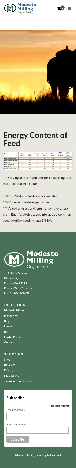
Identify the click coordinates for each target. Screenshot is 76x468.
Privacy (8, 370)
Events (8, 326)
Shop (7, 359)
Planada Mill (11, 315)
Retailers (9, 364)
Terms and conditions (17, 381)
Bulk (7, 332)
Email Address (15, 410)
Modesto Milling (14, 310)
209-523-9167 (22, 288)
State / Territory (16, 425)
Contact (9, 342)
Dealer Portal (12, 337)
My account (11, 375)
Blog (7, 321)
